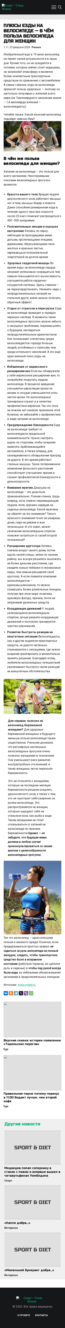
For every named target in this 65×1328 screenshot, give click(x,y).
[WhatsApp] (31, 993)
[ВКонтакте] (6, 993)
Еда (6, 1049)
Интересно (11, 1227)
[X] (21, 993)
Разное (36, 47)
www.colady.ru (27, 985)
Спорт (8, 1180)
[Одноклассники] (11, 993)
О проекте (23, 1315)
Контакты (41, 1315)
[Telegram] (16, 993)
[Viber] (26, 993)
